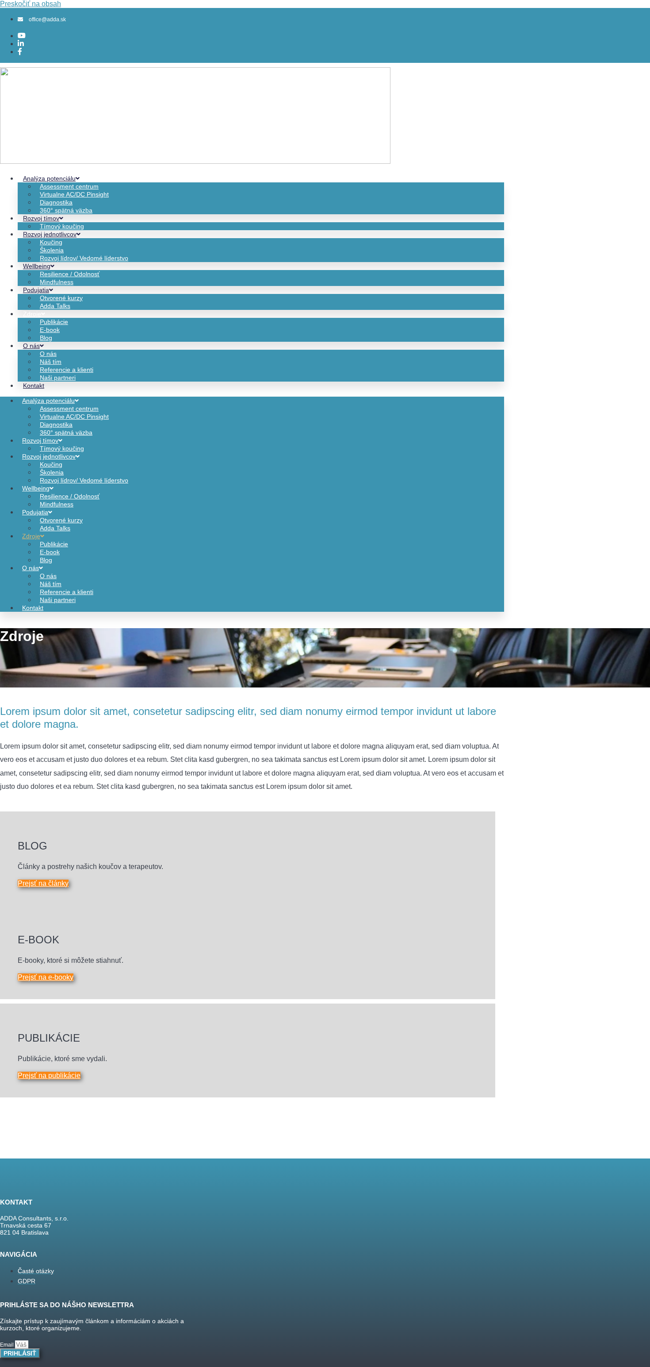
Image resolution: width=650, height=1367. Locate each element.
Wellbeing (36, 266)
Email (7, 1345)
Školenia (52, 250)
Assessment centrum (69, 186)
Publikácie (54, 321)
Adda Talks (55, 305)
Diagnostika (56, 202)
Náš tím (50, 361)
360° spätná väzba (66, 210)
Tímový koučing (62, 226)
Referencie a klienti (66, 369)
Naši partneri (58, 377)
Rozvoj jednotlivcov (49, 234)
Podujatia (36, 289)
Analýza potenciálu (49, 178)
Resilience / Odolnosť (69, 274)
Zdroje (32, 313)
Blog (46, 337)
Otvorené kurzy (61, 297)
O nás (31, 345)
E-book (50, 329)
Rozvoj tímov (41, 218)
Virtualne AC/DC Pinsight (74, 194)
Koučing (51, 242)
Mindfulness (56, 282)
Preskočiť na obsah (30, 4)
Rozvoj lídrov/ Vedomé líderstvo (84, 258)
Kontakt (33, 385)
